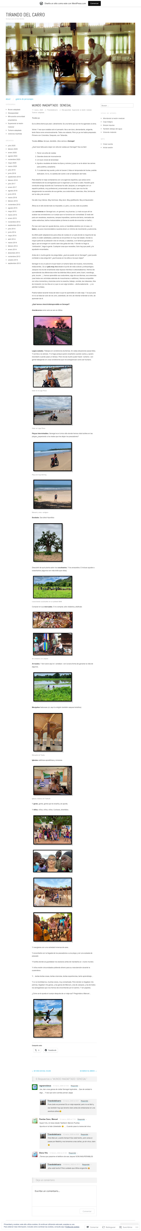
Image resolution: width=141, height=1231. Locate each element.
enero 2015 (12, 218)
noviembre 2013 (14, 256)
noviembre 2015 (14, 204)
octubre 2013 (13, 260)
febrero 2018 (13, 180)
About (8, 99)
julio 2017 (11, 183)
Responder (74, 1086)
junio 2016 (12, 194)
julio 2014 (11, 228)
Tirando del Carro (25, 15)
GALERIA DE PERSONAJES (24, 99)
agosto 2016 (12, 190)
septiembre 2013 (14, 263)
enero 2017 (12, 187)
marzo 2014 (12, 242)
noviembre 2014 (14, 222)
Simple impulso (109, 125)
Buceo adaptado (14, 109)
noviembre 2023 (14, 159)
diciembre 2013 (14, 253)
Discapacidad (66, 110)
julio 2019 (11, 170)
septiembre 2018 (14, 176)
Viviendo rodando (109, 132)
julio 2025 (11, 145)
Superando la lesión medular (82, 110)
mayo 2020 (12, 163)
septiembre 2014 (14, 225)
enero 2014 (12, 249)
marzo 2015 (12, 215)
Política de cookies (72, 1227)
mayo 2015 (12, 211)
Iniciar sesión (108, 147)
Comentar (87, 1211)
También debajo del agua (112, 129)
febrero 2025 (13, 149)
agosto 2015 (12, 208)
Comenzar (94, 3)
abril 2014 (12, 239)
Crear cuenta (108, 144)
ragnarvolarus (45, 1085)
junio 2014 (12, 232)
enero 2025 (12, 152)
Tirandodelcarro (52, 110)
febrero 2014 (13, 246)
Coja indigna (108, 122)
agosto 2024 (12, 156)
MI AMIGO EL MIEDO (88, 1071)
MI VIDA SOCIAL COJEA (41, 1071)
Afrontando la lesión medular (114, 118)
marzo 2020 (12, 166)
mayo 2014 (12, 235)
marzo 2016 (12, 197)
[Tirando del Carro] (70, 60)
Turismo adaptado (38, 112)
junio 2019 (12, 173)
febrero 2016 (13, 201)
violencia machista (15, 133)
